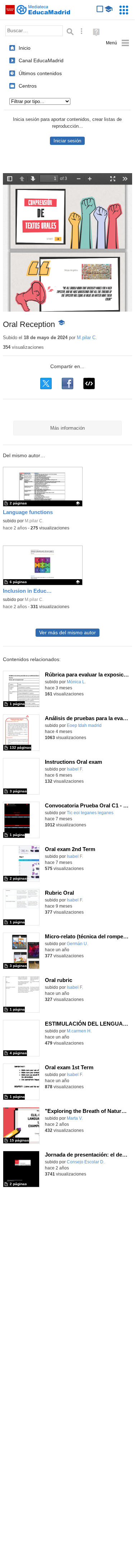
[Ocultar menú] (117, 43)
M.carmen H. (79, 1031)
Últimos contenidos (40, 73)
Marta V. (75, 1118)
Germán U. (77, 944)
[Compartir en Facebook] (67, 383)
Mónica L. (76, 682)
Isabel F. (75, 769)
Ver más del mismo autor (67, 632)
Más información (67, 428)
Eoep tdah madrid (84, 725)
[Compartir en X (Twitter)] (46, 383)
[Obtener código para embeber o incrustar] (89, 383)
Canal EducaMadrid (41, 60)
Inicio (25, 48)
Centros (28, 86)
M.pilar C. (87, 337)
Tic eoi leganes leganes (90, 813)
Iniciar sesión (67, 140)
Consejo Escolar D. (85, 1162)
